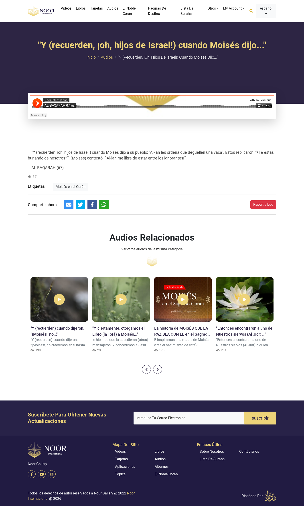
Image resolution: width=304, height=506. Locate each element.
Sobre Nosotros (212, 451)
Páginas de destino (157, 11)
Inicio (91, 57)
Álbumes (161, 466)
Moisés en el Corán (70, 187)
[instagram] (52, 474)
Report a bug (263, 204)
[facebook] (32, 474)
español (266, 8)
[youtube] (42, 474)
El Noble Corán (129, 11)
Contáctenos (249, 451)
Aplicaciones (125, 466)
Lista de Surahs (186, 11)
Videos (66, 8)
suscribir (260, 418)
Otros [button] (211, 8)
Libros (81, 8)
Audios (112, 8)
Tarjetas (96, 8)
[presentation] (146, 369)
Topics (120, 474)
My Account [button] (232, 8)
